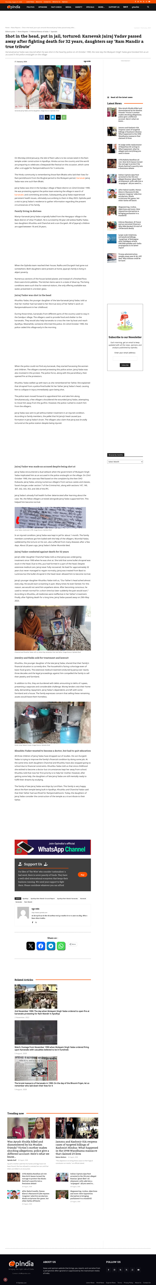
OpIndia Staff (11, 1160)
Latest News (114, 103)
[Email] (58, 117)
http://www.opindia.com (39, 912)
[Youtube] (149, 1)
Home (7, 28)
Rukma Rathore (61, 1157)
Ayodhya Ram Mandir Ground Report (43, 898)
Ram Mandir (28, 902)
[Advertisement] (53, 445)
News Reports (15, 28)
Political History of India (39, 31)
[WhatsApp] (146, 1)
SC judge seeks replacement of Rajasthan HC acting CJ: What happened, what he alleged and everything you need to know (130, 149)
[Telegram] (52, 117)
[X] (143, 1)
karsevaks (19, 194)
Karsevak (80, 178)
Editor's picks (10, 31)
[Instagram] (138, 1)
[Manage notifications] (5, 1280)
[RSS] (141, 1)
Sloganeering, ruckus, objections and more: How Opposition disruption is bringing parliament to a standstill (83, 1195)
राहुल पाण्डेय (87, 61)
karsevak (83, 898)
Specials (54, 31)
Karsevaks (19, 902)
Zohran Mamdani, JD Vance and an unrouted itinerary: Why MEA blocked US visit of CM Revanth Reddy (130, 225)
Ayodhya (25, 898)
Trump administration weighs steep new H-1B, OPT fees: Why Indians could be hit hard (130, 257)
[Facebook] (135, 1)
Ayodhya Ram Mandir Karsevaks (67, 898)
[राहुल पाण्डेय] (23, 915)
